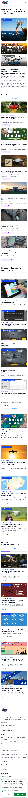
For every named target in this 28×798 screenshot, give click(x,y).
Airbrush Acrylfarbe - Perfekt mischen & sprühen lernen (14, 754)
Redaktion (4, 761)
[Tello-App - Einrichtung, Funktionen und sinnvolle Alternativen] (14, 60)
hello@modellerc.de (7, 730)
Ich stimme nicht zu (8, 794)
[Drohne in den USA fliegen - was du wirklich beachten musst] (14, 48)
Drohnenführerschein (6, 124)
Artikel (3, 734)
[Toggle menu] (25, 2)
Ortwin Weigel (4, 115)
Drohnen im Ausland (7, 19)
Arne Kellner (3, 142)
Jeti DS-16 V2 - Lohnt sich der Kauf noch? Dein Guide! (13, 757)
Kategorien (4, 773)
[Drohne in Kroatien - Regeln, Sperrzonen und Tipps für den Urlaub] (14, 29)
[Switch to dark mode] (21, 2)
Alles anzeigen (14, 98)
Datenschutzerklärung (7, 791)
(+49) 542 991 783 (7, 728)
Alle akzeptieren (20, 794)
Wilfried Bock (4, 196)
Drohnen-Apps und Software (8, 56)
